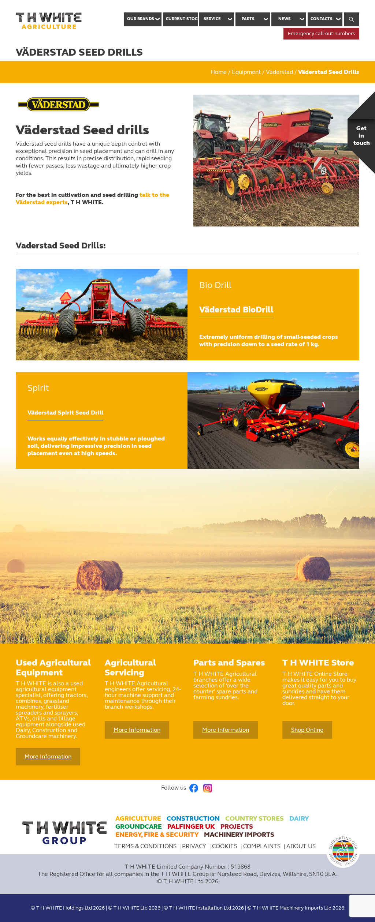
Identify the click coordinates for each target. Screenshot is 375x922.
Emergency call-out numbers (321, 33)
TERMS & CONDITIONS (145, 846)
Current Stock (182, 18)
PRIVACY (195, 846)
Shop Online (307, 729)
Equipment (246, 71)
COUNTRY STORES (254, 818)
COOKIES (225, 846)
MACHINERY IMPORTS (239, 835)
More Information (48, 756)
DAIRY (299, 818)
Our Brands (140, 18)
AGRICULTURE (138, 818)
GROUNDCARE (138, 826)
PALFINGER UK (191, 826)
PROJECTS (236, 826)
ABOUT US (301, 846)
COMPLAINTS (262, 846)
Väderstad (279, 71)
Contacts (322, 18)
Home (219, 71)
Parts (248, 18)
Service (212, 18)
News (284, 18)
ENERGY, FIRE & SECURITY (156, 835)
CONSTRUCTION (193, 818)
